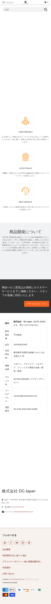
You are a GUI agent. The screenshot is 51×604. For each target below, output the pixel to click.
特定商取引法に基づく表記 (14, 555)
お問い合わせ (8, 573)
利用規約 (6, 567)
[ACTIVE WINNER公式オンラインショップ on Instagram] (23, 542)
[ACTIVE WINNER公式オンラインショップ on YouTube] (17, 542)
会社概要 (6, 549)
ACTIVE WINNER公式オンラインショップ (23, 579)
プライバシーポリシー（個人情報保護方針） (22, 561)
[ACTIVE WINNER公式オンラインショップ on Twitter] (5, 542)
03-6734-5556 (18, 507)
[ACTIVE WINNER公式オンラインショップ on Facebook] (11, 542)
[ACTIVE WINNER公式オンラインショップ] (25, 2)
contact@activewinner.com (23, 512)
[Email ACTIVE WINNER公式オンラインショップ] (29, 542)
